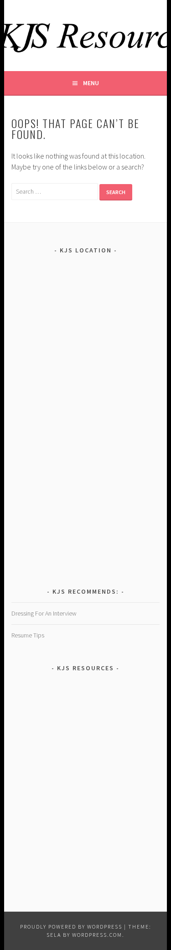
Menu (91, 83)
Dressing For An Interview (44, 613)
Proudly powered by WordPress (71, 926)
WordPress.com (97, 934)
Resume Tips (27, 635)
